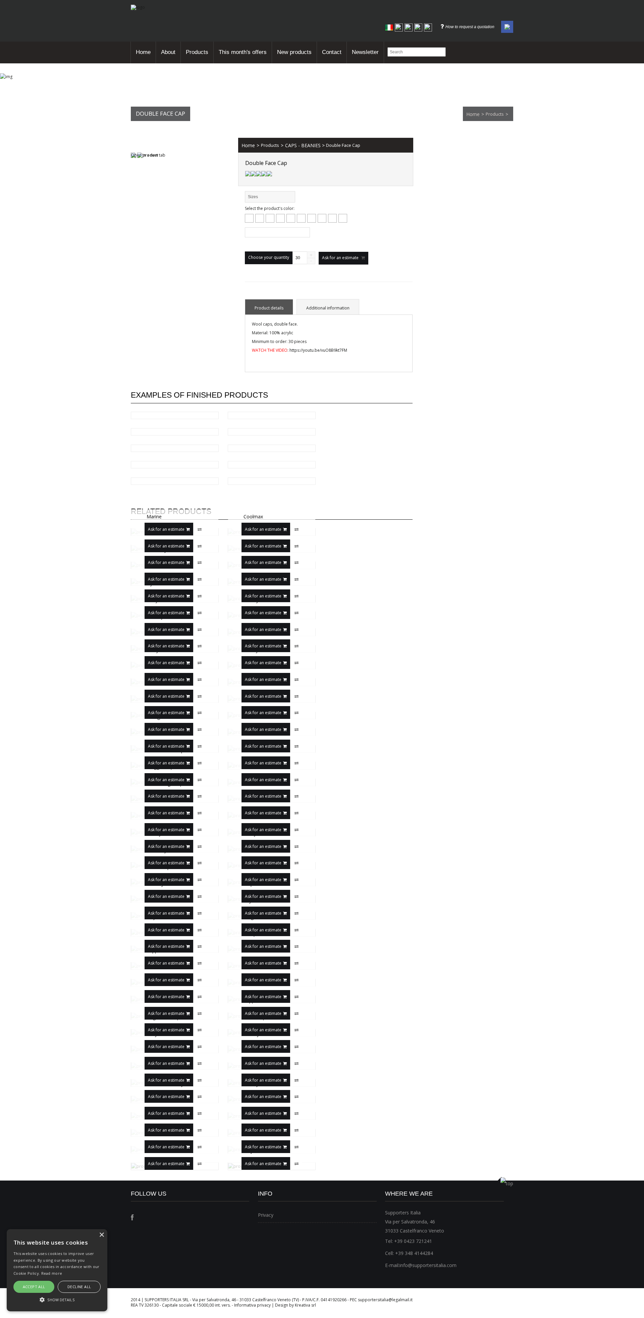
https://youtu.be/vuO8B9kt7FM (318, 350)
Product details (269, 308)
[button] (57, 1299)
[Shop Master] (138, 7)
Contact (331, 52)
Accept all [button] (34, 1286)
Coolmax (253, 517)
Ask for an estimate (166, 529)
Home (143, 52)
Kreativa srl (305, 1305)
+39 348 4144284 (414, 1253)
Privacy (265, 1215)
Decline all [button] (79, 1286)
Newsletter (365, 52)
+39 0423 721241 (413, 1241)
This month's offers (243, 52)
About (168, 52)
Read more (51, 1273)
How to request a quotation (469, 26)
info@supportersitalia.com (428, 1265)
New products (294, 52)
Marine (154, 517)
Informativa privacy (252, 1305)
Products (197, 52)
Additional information (328, 308)
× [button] (101, 1235)
